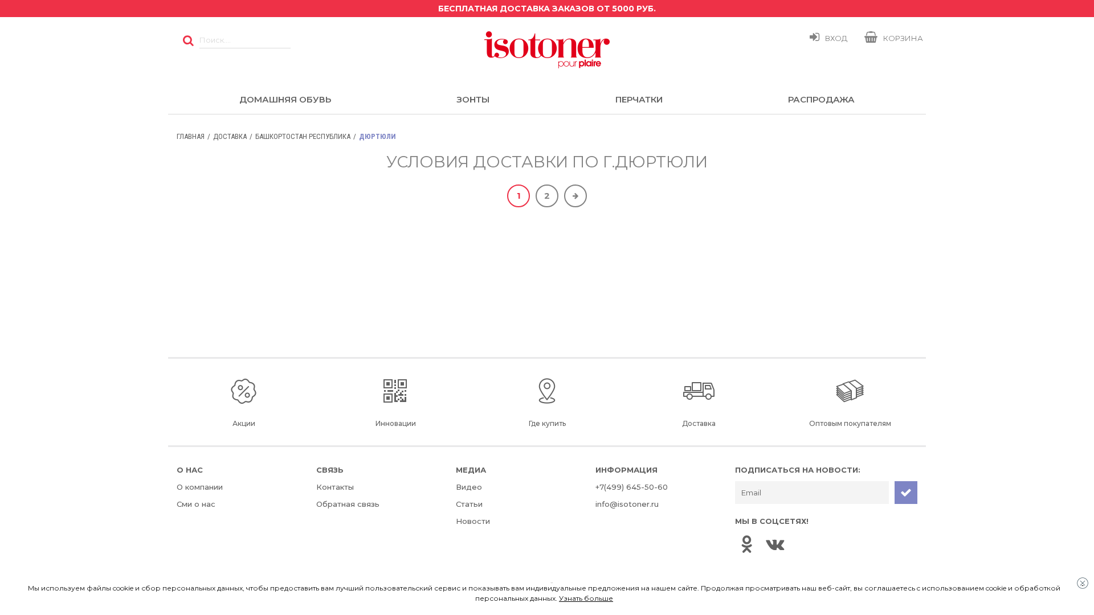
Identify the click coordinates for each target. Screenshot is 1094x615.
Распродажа (821, 99)
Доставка (230, 136)
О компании (200, 486)
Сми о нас (196, 504)
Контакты (335, 486)
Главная (191, 136)
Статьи (469, 504)
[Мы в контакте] (775, 543)
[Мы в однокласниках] (746, 543)
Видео (469, 486)
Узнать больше (586, 598)
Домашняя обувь (285, 99)
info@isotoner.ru (627, 504)
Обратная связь (347, 504)
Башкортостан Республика (302, 136)
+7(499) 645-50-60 (631, 486)
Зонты (472, 99)
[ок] (188, 39)
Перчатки (639, 99)
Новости (473, 521)
